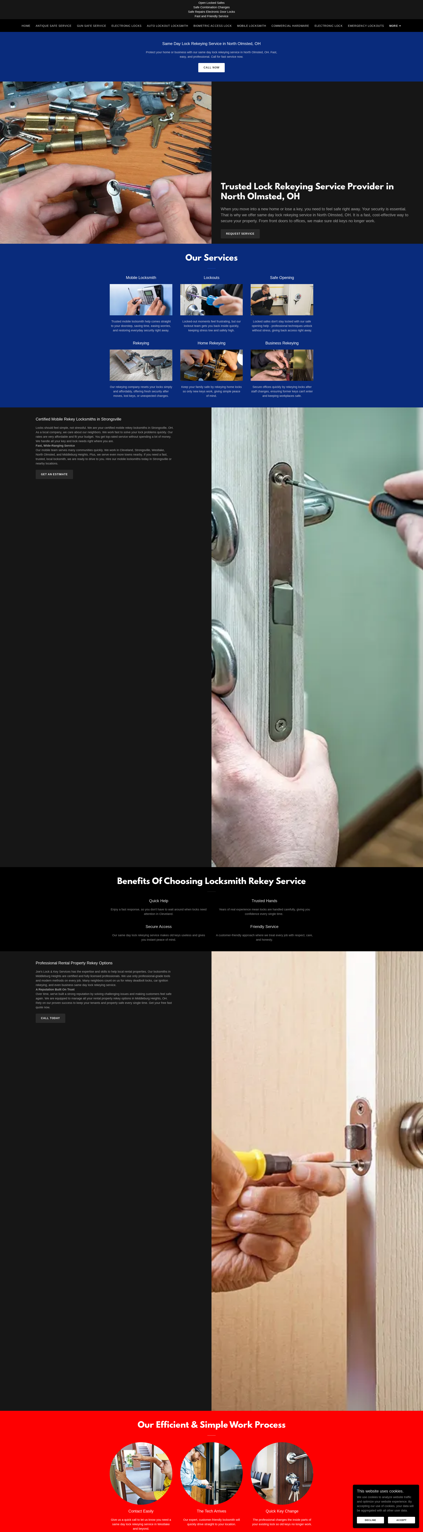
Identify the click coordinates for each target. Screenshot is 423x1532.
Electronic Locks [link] (127, 25)
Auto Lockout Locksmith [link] (167, 25)
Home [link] (26, 25)
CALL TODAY (50, 1018)
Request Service (240, 233)
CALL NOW (211, 67)
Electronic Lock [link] (329, 25)
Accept (401, 1520)
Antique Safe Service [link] (54, 25)
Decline (370, 1520)
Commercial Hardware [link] (290, 25)
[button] (395, 26)
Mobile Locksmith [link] (251, 25)
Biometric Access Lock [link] (212, 25)
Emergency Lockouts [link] (366, 25)
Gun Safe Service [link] (91, 25)
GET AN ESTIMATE (54, 474)
